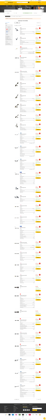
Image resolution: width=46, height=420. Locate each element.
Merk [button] (6, 25)
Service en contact (15, 407)
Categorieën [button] (7, 34)
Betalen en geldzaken (6, 408)
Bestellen (5, 407)
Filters (17, 22)
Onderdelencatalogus (8, 16)
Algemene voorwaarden (16, 408)
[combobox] (10, 13)
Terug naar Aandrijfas (7, 22)
